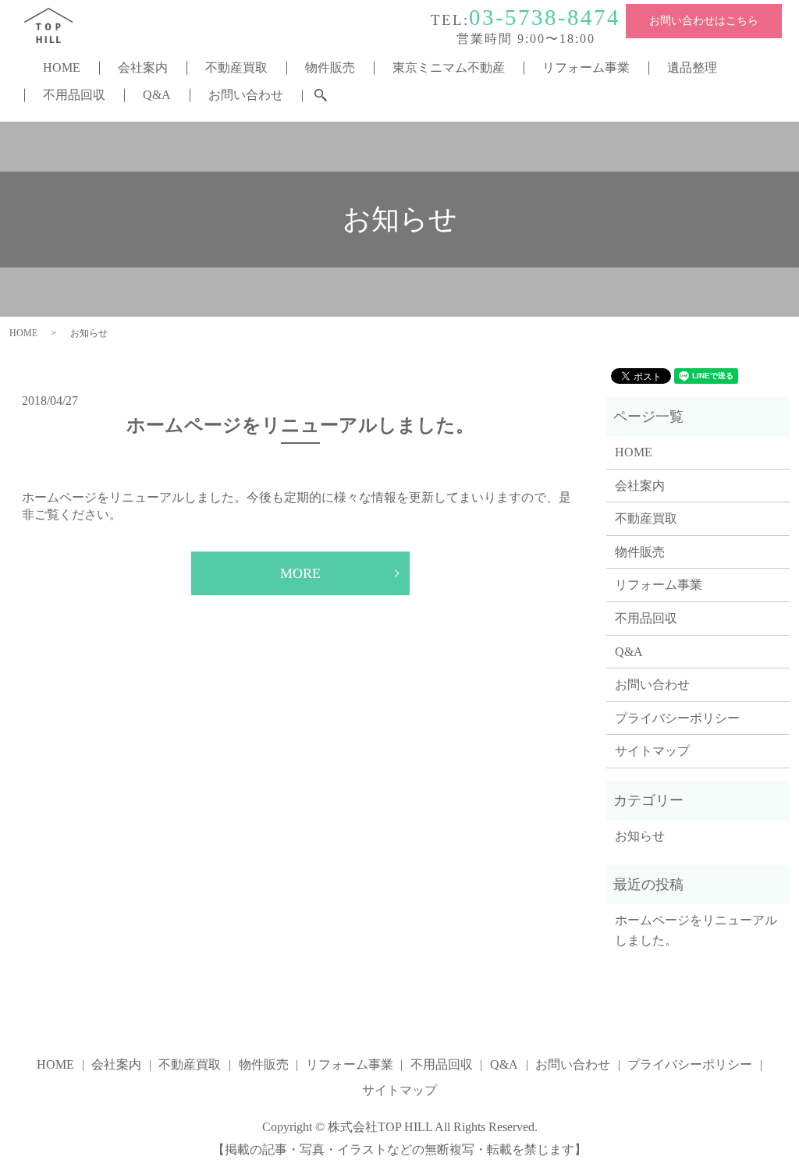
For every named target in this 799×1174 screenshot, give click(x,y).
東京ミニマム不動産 (448, 67)
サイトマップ (652, 750)
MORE (300, 573)
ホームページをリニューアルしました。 (300, 425)
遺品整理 (692, 67)
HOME (61, 67)
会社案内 (143, 67)
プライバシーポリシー (677, 718)
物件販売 (330, 67)
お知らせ (640, 835)
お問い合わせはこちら (703, 21)
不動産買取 (236, 67)
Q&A (157, 94)
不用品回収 (74, 94)
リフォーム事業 (586, 67)
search (330, 97)
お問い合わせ (245, 94)
